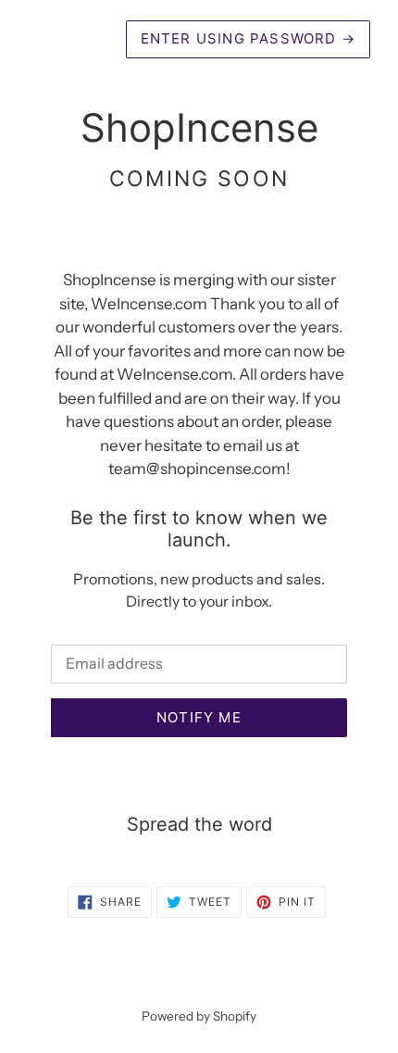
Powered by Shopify (199, 1016)
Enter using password (248, 38)
